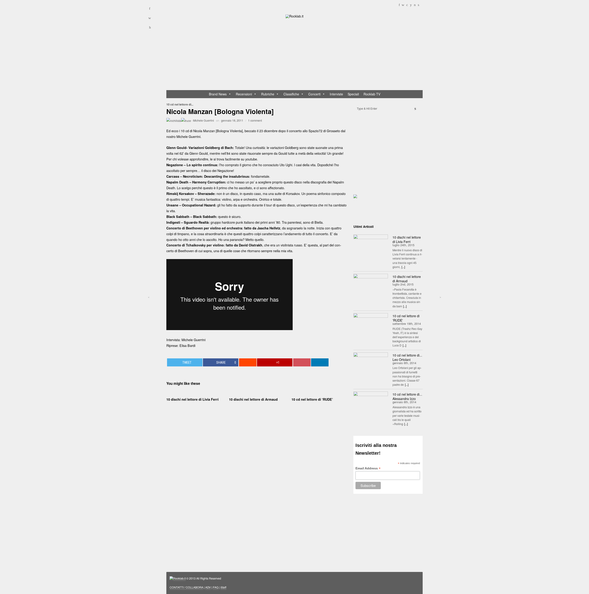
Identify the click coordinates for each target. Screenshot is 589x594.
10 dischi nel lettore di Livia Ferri (192, 399)
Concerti (314, 94)
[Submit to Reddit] (248, 362)
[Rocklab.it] (294, 16)
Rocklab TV (372, 94)
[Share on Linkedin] (320, 362)
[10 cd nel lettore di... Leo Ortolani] (370, 363)
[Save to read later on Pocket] (302, 362)
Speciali (353, 94)
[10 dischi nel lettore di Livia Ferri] (370, 245)
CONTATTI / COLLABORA (186, 587)
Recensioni (244, 94)
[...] (403, 267)
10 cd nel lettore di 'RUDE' (406, 318)
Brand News (218, 94)
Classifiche (291, 94)
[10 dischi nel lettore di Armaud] (370, 285)
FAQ (216, 587)
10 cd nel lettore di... (179, 104)
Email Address (368, 468)
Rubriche (267, 94)
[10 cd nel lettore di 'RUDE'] (370, 324)
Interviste (336, 94)
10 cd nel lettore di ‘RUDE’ (312, 399)
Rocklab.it (179, 578)
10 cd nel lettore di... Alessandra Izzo (407, 396)
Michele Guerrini (203, 120)
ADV (208, 587)
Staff (223, 587)
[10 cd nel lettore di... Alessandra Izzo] (370, 402)
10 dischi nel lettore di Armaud (253, 399)
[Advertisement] (297, 55)
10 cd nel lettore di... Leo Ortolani (407, 357)
